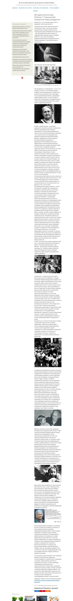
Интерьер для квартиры (40, 8)
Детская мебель (41, 585)
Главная (14, 8)
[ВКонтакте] (37, 591)
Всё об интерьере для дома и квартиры (36, 3)
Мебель (35, 10)
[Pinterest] (42, 591)
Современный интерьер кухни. (21, 57)
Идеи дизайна (54, 8)
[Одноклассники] (48, 591)
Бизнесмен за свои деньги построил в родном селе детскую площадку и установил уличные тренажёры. (22, 61)
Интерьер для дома (25, 8)
